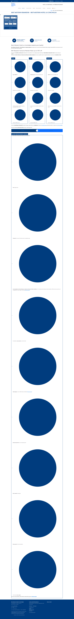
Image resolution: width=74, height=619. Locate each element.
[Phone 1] (11, 1)
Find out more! (34, 596)
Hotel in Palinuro (14, 612)
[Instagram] (52, 1)
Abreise (12, 16)
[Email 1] (49, 1)
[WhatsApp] (53, 1)
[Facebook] (50, 1)
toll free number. (59, 125)
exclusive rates (44, 125)
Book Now (51, 130)
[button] (23, 8)
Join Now (22, 130)
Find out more (27, 290)
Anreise (5, 16)
